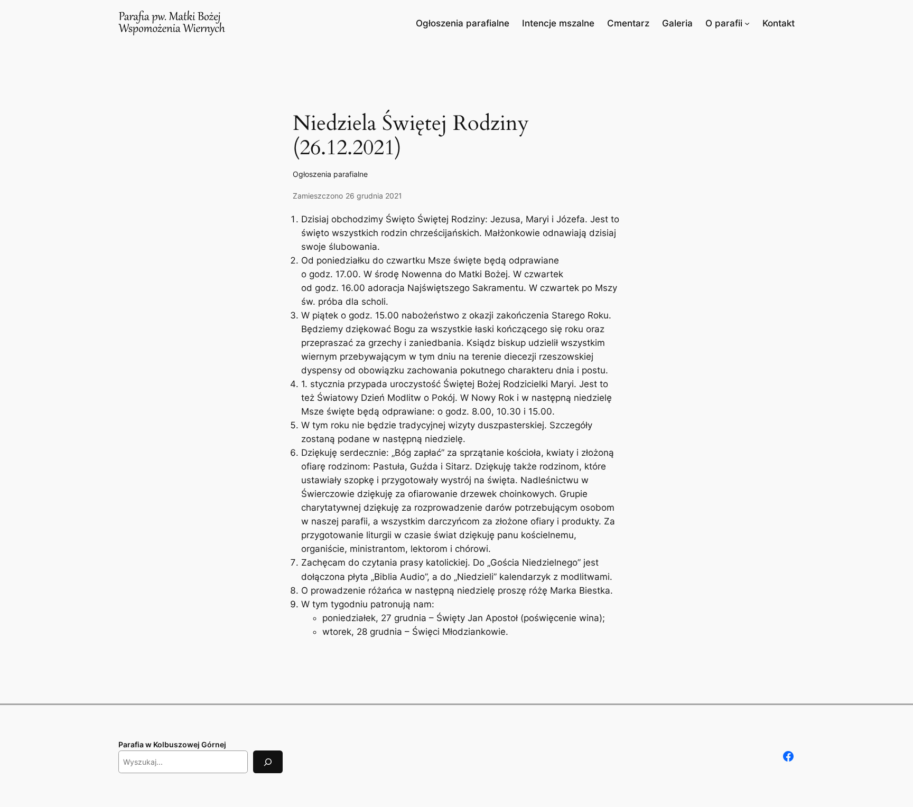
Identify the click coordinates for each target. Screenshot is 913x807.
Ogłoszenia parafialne (330, 174)
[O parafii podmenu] (747, 23)
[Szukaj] (268, 761)
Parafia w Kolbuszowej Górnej (172, 744)
